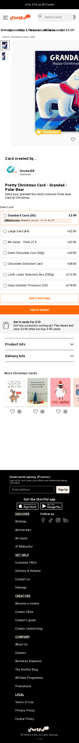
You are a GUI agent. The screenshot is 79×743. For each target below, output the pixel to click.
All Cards (21, 538)
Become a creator (27, 603)
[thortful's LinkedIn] (65, 522)
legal (19, 694)
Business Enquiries (28, 661)
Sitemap (21, 587)
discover (22, 514)
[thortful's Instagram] (58, 522)
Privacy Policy (25, 710)
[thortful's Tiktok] (50, 522)
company (22, 637)
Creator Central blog (29, 628)
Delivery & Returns (28, 571)
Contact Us (22, 579)
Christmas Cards (19, 37)
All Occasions (53, 30)
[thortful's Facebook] (43, 522)
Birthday (6, 30)
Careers (20, 653)
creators (22, 596)
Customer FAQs (26, 562)
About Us (21, 644)
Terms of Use (24, 702)
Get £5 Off (67, 30)
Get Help (22, 555)
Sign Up (63, 489)
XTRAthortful (24, 546)
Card (32, 37)
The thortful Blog (26, 669)
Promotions (23, 686)
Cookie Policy (24, 719)
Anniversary (17, 30)
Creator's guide (25, 620)
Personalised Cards (41, 30)
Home (6, 37)
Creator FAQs (24, 612)
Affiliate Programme (29, 678)
